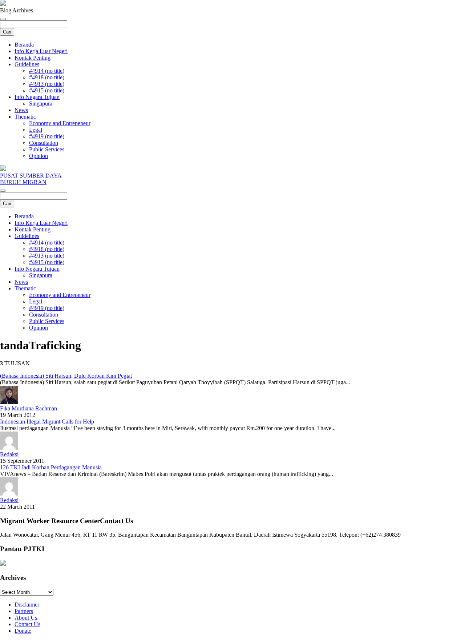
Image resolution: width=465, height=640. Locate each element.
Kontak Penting (32, 58)
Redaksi (9, 454)
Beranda (24, 44)
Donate (23, 631)
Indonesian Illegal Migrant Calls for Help (47, 421)
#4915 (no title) (46, 90)
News (21, 110)
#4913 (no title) (46, 84)
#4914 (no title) (46, 71)
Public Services (46, 149)
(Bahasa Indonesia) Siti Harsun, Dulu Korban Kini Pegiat (66, 376)
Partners (24, 611)
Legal (35, 130)
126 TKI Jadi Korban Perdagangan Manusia (51, 467)
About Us (26, 618)
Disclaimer (27, 604)
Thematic (25, 117)
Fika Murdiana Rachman (28, 408)
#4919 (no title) (46, 136)
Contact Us (27, 624)
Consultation (43, 143)
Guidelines (27, 64)
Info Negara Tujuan (37, 97)
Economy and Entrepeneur (59, 123)
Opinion (38, 156)
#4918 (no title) (46, 77)
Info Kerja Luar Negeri (41, 51)
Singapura (40, 103)
